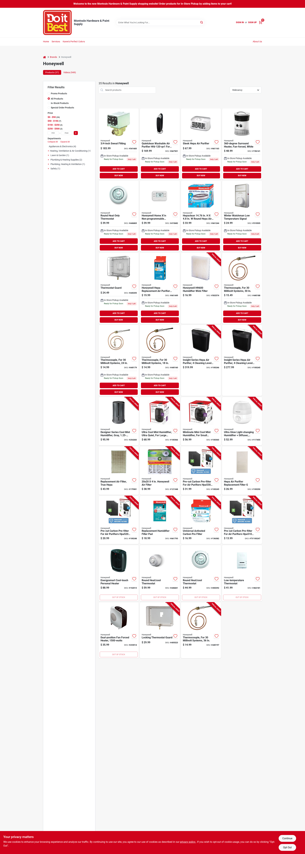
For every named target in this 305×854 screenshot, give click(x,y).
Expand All (65, 142)
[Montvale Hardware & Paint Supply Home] (57, 22)
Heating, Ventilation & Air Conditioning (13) (71, 151)
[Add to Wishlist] (134, 141)
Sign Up (252, 22)
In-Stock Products (60, 103)
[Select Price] (76, 133)
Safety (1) (55, 168)
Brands (53, 57)
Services (56, 41)
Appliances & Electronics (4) (62, 146)
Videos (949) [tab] (69, 72)
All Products (57, 99)
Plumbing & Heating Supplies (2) (66, 159)
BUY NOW (119, 175)
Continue (287, 838)
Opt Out (287, 847)
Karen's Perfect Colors (74, 41)
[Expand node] (48, 150)
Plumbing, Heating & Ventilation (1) (68, 164)
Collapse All (53, 142)
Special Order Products (62, 107)
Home (46, 41)
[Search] (202, 22)
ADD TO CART (119, 169)
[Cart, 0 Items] (260, 22)
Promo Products (59, 93)
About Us (257, 41)
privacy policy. (188, 841)
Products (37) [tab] (52, 72)
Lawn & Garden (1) (60, 155)
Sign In (240, 22)
